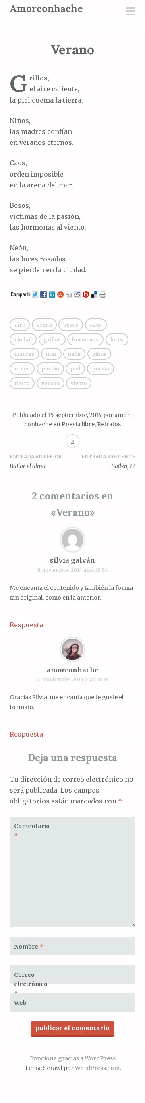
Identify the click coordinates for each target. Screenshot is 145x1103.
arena (44, 325)
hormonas (85, 340)
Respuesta (26, 625)
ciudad (23, 340)
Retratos (109, 424)
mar (51, 354)
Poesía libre (78, 424)
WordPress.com (97, 1068)
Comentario (32, 830)
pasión (50, 369)
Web (20, 1002)
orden (22, 369)
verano (50, 383)
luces (117, 340)
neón (74, 354)
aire (19, 325)
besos (70, 325)
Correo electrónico (31, 984)
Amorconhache (46, 8)
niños (99, 354)
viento (79, 383)
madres (24, 354)
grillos (52, 340)
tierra (22, 383)
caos (96, 325)
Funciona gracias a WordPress (73, 1058)
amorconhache (73, 670)
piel (75, 369)
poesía (100, 369)
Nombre (28, 946)
